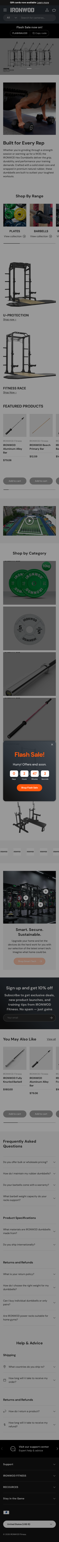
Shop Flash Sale (29, 787)
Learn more (43, 2)
